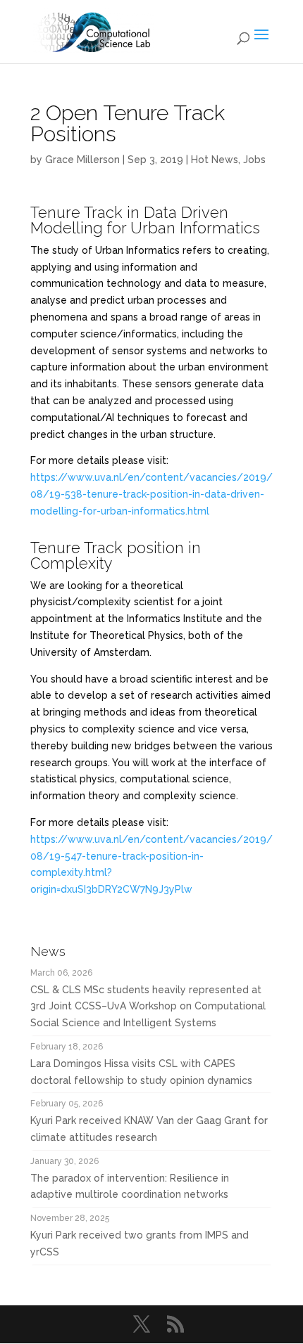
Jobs (254, 159)
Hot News (214, 159)
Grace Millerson (82, 159)
